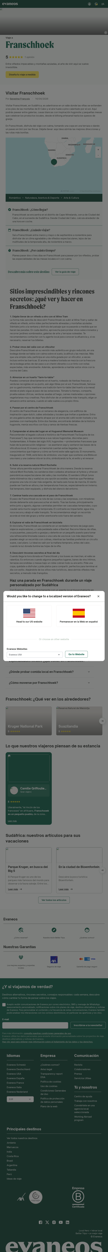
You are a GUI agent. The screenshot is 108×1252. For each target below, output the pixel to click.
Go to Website (76, 654)
